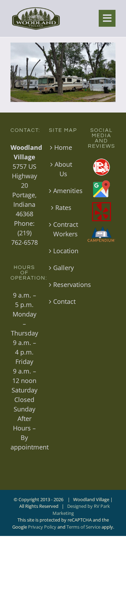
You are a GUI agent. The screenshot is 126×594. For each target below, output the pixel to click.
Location (63, 251)
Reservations (63, 284)
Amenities (63, 190)
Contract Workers (63, 229)
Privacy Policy (42, 527)
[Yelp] (101, 211)
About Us (63, 169)
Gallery (63, 267)
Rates (63, 207)
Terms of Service (83, 527)
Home (63, 147)
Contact (63, 301)
